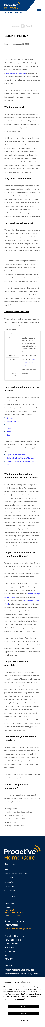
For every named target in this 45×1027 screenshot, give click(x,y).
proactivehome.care (13, 912)
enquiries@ (9, 910)
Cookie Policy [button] (11, 996)
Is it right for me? (11, 878)
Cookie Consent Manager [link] (11, 982)
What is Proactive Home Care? (16, 873)
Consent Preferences (12, 897)
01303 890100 (14, 915)
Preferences (24, 1021)
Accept (23, 1006)
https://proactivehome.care (16, 73)
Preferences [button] (20, 999)
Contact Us (8, 882)
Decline (23, 1013)
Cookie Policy (9, 890)
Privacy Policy (9, 886)
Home (6, 869)
